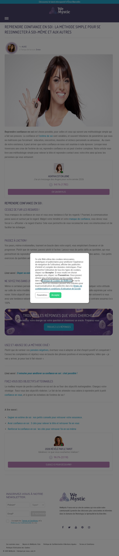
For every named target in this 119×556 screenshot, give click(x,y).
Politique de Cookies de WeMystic (57, 280)
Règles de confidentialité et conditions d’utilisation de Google (58, 287)
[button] (42, 295)
